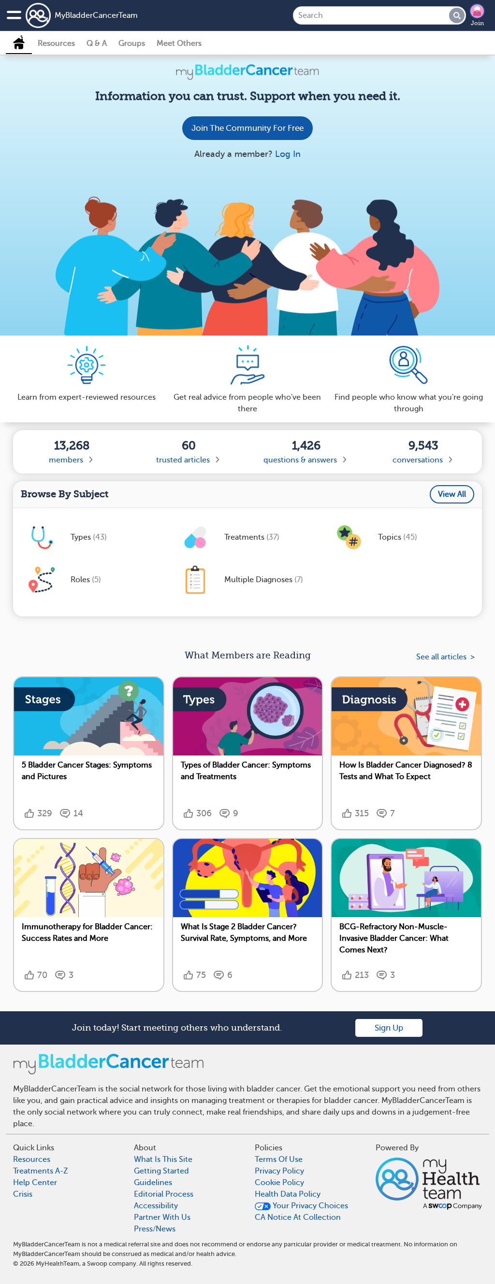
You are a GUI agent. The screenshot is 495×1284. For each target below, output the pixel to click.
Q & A (97, 43)
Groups (131, 43)
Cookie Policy (279, 1182)
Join (477, 23)
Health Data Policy (287, 1194)
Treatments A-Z (40, 1171)
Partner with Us (162, 1217)
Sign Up (389, 1028)
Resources (56, 43)
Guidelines (153, 1182)
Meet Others (179, 43)
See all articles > (445, 657)
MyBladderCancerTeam (96, 15)
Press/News (154, 1229)
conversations (418, 460)
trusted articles (183, 460)
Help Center (35, 1182)
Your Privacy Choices (309, 1205)
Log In (288, 154)
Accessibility (156, 1205)
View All (452, 494)
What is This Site (163, 1159)
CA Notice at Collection (298, 1217)
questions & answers (300, 460)
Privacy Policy (279, 1171)
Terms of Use (279, 1159)
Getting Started (161, 1171)
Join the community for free (247, 128)
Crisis (22, 1194)
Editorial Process (163, 1194)
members (66, 460)
